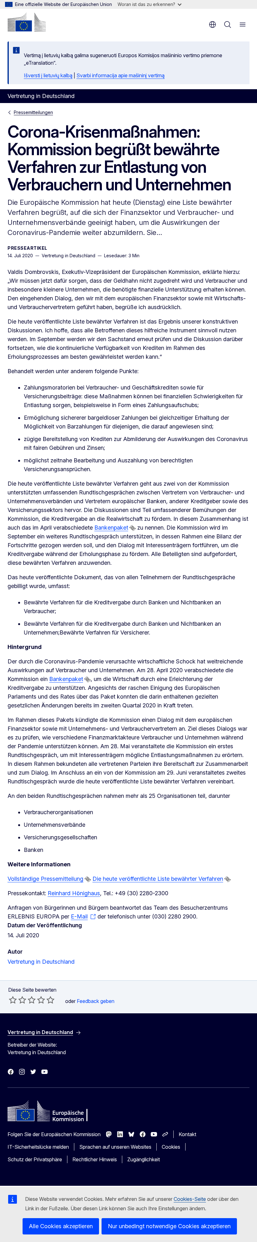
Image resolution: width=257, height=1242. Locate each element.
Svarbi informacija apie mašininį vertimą (120, 75)
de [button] (212, 24)
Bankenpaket (111, 527)
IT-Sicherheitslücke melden (38, 1147)
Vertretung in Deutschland (41, 961)
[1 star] (13, 1000)
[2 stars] (17, 1000)
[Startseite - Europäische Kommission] (27, 22)
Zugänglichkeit (143, 1159)
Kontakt (187, 1134)
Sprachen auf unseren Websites (115, 1147)
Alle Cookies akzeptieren (61, 1226)
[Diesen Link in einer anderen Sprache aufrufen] (132, 528)
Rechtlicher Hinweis (94, 1159)
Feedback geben (95, 1001)
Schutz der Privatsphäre (35, 1159)
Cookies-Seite (190, 1199)
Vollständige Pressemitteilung (45, 878)
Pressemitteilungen (33, 112)
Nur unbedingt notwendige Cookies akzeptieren (169, 1226)
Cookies (171, 1147)
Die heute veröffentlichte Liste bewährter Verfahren (157, 878)
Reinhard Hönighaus (74, 893)
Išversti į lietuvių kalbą (48, 75)
